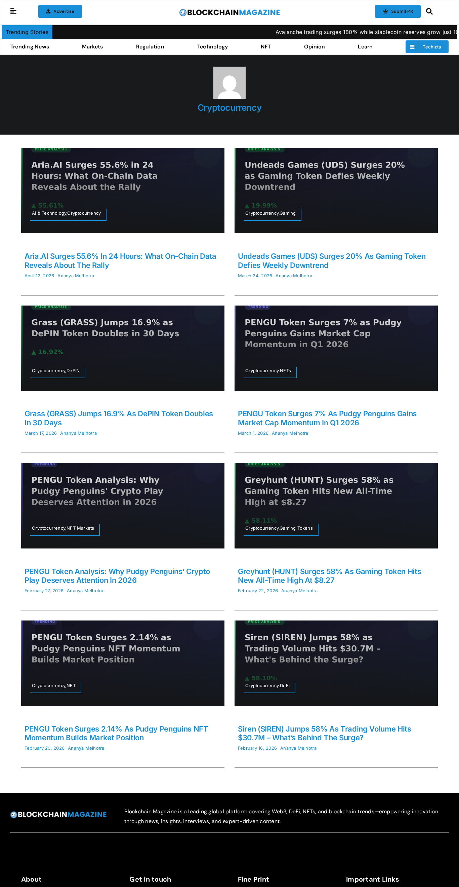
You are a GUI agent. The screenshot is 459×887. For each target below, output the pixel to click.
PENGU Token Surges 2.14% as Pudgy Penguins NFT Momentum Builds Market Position (116, 733)
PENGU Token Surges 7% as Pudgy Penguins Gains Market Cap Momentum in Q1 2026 (327, 418)
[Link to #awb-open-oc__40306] (13, 11)
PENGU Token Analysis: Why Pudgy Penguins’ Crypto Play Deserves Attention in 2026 (117, 575)
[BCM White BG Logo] (229, 11)
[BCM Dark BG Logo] (58, 813)
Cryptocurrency (230, 107)
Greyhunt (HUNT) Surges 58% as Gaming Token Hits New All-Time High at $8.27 (329, 575)
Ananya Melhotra (75, 275)
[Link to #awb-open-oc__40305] (435, 11)
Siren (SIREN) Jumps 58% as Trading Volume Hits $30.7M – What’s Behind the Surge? (324, 733)
